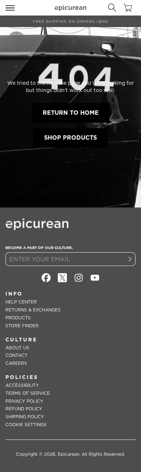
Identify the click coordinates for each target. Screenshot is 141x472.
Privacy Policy (24, 401)
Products (18, 317)
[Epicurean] (70, 8)
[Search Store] (112, 8)
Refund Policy (23, 408)
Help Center (21, 302)
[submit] (130, 259)
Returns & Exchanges (33, 310)
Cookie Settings (26, 424)
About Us (17, 347)
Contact (16, 355)
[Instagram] (78, 277)
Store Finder (22, 325)
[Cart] (128, 8)
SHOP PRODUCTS (70, 137)
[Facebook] (46, 277)
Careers (16, 363)
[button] (10, 8)
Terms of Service (27, 393)
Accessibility (22, 385)
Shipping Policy (24, 416)
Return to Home (71, 112)
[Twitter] (62, 277)
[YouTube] (94, 277)
